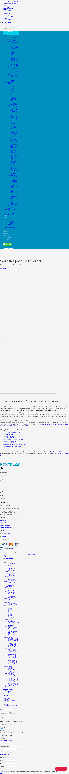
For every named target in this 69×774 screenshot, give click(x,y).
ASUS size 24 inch (12, 643)
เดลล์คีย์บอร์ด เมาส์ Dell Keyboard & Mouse (13, 442)
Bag (51, 424)
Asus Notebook (14, 47)
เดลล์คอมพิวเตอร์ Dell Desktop (10, 437)
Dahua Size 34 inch (13, 665)
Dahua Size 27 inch (13, 662)
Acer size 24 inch (12, 632)
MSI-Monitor (11, 146)
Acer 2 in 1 (13, 43)
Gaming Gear (14, 104)
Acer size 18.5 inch (12, 627)
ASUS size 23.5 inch (13, 642)
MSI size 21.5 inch (12, 651)
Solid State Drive (12, 224)
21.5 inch (13, 86)
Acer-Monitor (11, 105)
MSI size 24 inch (15, 157)
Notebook (65, 424)
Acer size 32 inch (12, 636)
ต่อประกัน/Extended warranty (10, 705)
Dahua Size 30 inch (13, 663)
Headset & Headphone (11, 222)
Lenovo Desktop (15, 79)
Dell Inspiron (41, 451)
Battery (12, 212)
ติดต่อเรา (5, 241)
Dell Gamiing (14, 40)
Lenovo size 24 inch (13, 677)
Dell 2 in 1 (13, 39)
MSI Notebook (14, 58)
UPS (9, 226)
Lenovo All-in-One (12, 604)
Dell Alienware (53, 451)
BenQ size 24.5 (14, 178)
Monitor (55, 424)
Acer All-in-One (14, 69)
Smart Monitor (14, 98)
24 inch (12, 88)
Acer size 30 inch (12, 634)
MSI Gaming (14, 60)
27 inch (12, 89)
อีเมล (1, 763)
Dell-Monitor (11, 83)
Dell (9, 36)
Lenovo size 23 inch (13, 675)
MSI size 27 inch (15, 158)
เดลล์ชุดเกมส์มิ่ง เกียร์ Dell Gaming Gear (12, 432)
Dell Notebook (14, 37)
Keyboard (10, 207)
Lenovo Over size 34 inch (14, 204)
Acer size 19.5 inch (12, 628)
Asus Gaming (14, 49)
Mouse (9, 208)
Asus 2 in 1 (13, 48)
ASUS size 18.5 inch (13, 638)
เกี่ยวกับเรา (5, 233)
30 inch (12, 91)
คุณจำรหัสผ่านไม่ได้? (5, 754)
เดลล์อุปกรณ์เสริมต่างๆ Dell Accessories (12, 446)
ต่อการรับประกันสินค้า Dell (9, 237)
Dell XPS (60, 451)
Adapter (13, 213)
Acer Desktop (14, 68)
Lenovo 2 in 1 (14, 54)
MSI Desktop (14, 75)
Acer (9, 41)
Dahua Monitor (11, 162)
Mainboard (10, 218)
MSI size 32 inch (15, 161)
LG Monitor (10, 96)
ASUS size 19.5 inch (13, 639)
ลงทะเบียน (3, 769)
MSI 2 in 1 (13, 59)
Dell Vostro (47, 451)
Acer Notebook (14, 42)
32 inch (12, 92)
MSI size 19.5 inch (12, 650)
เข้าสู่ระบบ (8, 751)
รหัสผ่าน (2, 749)
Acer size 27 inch (12, 633)
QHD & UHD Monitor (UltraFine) (14, 101)
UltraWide (13, 103)
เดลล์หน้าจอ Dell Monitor (8, 436)
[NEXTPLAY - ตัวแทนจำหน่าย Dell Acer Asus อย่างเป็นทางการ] (7, 22)
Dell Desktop (14, 64)
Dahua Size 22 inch (13, 660)
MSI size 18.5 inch (12, 649)
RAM (26, 425)
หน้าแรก (5, 231)
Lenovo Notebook (13, 53)
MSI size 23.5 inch (12, 653)
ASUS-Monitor (11, 126)
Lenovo (10, 51)
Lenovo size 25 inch (13, 678)
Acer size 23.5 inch (12, 631)
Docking (10, 220)
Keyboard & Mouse (4, 425)
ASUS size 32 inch (12, 646)
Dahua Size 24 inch (13, 661)
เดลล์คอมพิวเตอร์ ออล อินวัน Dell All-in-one (13, 439)
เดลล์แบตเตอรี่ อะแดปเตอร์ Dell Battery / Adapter (14, 444)
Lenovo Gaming (14, 55)
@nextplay (4, 536)
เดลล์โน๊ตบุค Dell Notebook (9, 441)
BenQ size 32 (14, 181)
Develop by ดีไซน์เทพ (24, 553)
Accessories (21, 425)
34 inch (12, 93)
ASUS (9, 46)
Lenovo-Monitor (12, 182)
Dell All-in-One (14, 65)
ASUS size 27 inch (12, 644)
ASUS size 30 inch (12, 645)
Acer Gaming (14, 45)
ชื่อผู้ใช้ (2, 760)
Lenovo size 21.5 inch (14, 185)
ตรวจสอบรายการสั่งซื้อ (8, 8)
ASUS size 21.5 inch (13, 640)
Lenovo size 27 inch (13, 679)
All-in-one (60, 424)
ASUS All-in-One (15, 73)
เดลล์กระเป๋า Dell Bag (8, 434)
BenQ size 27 (14, 179)
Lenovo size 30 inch (13, 680)
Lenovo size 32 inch (13, 681)
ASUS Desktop (14, 71)
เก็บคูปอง (2, 727)
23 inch (12, 87)
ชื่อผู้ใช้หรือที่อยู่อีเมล (5, 746)
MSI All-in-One (14, 76)
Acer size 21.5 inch (12, 630)
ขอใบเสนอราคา (6, 6)
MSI (9, 57)
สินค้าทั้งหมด (6, 235)
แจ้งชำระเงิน (6, 7)
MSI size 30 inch (15, 160)
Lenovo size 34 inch (13, 683)
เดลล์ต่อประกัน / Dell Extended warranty (12, 448)
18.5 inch (13, 85)
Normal (12, 97)
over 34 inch (14, 94)
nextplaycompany (6, 533)
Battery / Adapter (14, 425)
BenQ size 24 (14, 176)
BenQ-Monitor (11, 175)
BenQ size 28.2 (14, 180)
